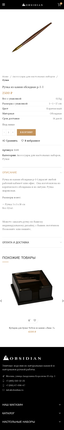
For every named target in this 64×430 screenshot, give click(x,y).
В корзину (26, 132)
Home (5, 76)
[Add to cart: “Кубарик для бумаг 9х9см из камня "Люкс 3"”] (29, 320)
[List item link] (32, 381)
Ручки (5, 80)
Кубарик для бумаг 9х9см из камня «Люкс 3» (32, 327)
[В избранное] (34, 320)
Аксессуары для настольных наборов (33, 76)
